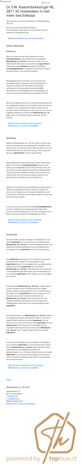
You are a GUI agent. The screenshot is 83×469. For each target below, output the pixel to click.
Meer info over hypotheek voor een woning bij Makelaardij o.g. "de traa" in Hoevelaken (25, 366)
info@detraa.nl (13, 399)
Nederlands (46, 2)
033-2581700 (13, 396)
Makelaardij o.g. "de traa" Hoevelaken (20, 403)
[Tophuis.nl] (41, 438)
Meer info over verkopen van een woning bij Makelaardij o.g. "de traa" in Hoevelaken (25, 124)
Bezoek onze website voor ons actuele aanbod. (26, 38)
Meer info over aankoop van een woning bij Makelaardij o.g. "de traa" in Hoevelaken (24, 221)
